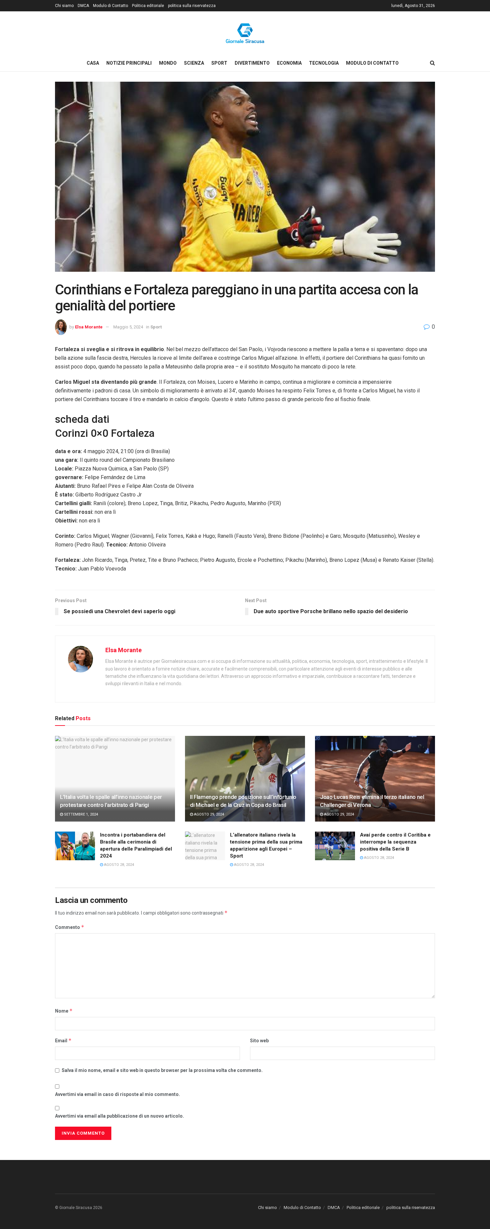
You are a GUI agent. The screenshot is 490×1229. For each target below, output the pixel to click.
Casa (93, 63)
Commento (69, 927)
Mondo (168, 63)
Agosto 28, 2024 (118, 865)
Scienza (194, 63)
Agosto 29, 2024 (208, 814)
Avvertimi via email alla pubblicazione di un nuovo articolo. (119, 1116)
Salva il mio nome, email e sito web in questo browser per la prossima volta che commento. (162, 1070)
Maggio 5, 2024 (128, 326)
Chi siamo (64, 5)
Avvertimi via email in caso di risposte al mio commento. (117, 1094)
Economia (289, 63)
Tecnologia (324, 63)
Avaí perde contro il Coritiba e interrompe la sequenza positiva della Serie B (395, 842)
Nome (64, 1011)
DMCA (83, 5)
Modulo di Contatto (110, 5)
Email (63, 1040)
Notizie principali (129, 63)
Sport (219, 63)
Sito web (259, 1040)
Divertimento (252, 63)
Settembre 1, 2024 (80, 814)
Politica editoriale (148, 5)
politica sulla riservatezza (192, 5)
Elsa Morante (89, 326)
